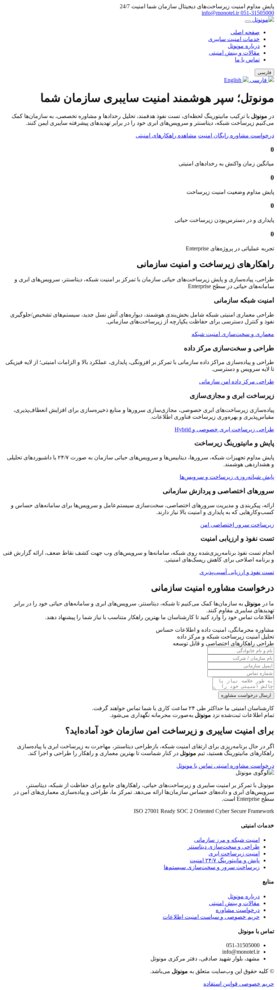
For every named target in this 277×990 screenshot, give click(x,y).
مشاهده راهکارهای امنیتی (166, 135)
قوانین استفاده (220, 984)
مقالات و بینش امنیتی (234, 53)
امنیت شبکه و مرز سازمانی (227, 840)
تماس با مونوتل (194, 766)
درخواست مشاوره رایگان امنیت (236, 135)
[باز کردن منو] (248, 22)
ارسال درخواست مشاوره (246, 695)
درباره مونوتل (244, 46)
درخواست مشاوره (238, 910)
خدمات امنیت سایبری (234, 39)
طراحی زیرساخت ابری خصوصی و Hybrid (224, 429)
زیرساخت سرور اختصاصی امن (237, 525)
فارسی (258, 80)
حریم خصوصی (256, 984)
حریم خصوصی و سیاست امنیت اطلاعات (211, 917)
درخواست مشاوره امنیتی (243, 766)
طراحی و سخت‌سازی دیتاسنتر (224, 847)
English (233, 80)
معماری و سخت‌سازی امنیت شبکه (233, 334)
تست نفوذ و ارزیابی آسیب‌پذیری (236, 572)
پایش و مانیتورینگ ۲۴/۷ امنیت (225, 860)
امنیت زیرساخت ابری (234, 853)
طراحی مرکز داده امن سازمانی (236, 381)
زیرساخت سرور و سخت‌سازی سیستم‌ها (212, 867)
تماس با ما (247, 59)
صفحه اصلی (245, 32)
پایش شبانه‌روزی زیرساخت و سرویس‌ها (227, 477)
